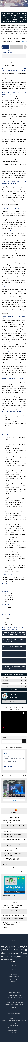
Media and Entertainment (14, 1030)
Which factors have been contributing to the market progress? (14, 640)
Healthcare (14, 1022)
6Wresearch (11, 1044)
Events (14, 971)
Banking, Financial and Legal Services (14, 1027)
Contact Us (14, 983)
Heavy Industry (14, 1018)
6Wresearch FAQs (14, 979)
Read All (4, 927)
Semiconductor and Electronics (14, 1015)
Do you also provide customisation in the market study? (14, 667)
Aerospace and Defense (14, 1011)
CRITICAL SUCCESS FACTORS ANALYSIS (14, 1004)
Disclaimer (14, 981)
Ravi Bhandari (23, 41)
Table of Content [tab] (20, 47)
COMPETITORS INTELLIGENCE (14, 995)
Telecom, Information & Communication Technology (14, 1020)
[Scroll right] (26, 47)
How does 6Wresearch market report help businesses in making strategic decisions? (14, 660)
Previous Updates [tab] (13, 47)
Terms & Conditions (14, 976)
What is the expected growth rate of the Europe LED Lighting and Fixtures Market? (14, 633)
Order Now (14, 689)
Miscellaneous (14, 1032)
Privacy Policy (14, 974)
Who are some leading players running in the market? (14, 647)
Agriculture (14, 1034)
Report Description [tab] (6, 47)
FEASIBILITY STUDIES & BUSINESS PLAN (14, 994)
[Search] (23, 2)
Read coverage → (9, 767)
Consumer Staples (14, 1025)
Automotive (14, 1023)
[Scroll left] (2, 47)
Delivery (14, 978)
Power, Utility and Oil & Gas (14, 1016)
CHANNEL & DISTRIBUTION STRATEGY (14, 997)
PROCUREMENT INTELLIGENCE (14, 999)
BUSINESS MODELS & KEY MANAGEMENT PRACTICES (14, 1002)
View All (14, 800)
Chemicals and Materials (14, 1013)
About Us (14, 969)
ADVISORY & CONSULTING (14, 992)
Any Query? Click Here (14, 701)
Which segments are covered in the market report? (14, 654)
